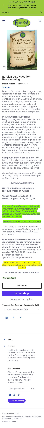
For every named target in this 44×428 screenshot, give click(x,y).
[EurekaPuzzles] (22, 23)
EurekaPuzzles (7, 414)
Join (32, 388)
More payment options (22, 299)
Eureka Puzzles (8, 83)
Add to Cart (22, 285)
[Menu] (3, 20)
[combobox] (20, 12)
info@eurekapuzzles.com (11, 418)
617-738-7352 (29, 2)
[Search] (41, 12)
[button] (40, 20)
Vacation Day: (20, 305)
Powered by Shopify (10, 421)
